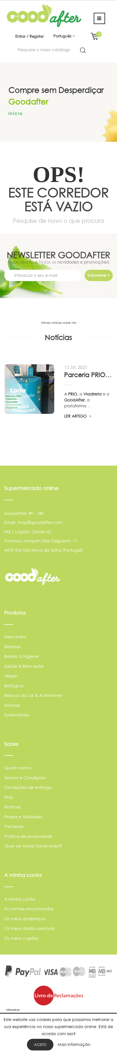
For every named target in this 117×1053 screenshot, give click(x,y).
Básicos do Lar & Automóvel (33, 695)
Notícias (12, 807)
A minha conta (19, 899)
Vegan (11, 676)
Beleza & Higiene (21, 656)
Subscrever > (98, 275)
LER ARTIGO (76, 416)
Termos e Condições (25, 777)
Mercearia (15, 636)
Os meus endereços (25, 918)
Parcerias (14, 826)
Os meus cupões (21, 938)
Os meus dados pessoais (29, 928)
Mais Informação (74, 1044)
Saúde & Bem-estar (24, 666)
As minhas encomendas (29, 908)
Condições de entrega (28, 787)
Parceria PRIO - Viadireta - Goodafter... (88, 374)
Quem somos (18, 768)
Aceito (40, 1045)
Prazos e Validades (23, 816)
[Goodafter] (44, 15)
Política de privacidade (28, 836)
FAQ (8, 797)
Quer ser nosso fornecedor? (33, 846)
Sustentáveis (16, 715)
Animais (12, 705)
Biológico (14, 685)
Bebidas (12, 646)
